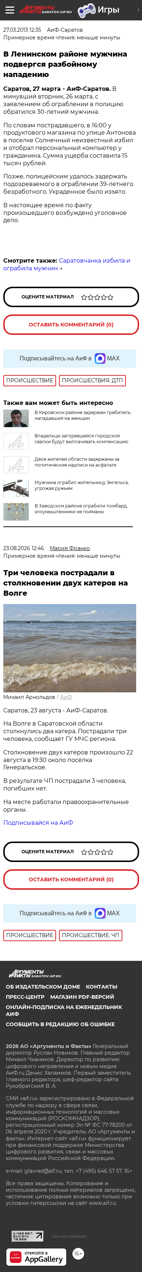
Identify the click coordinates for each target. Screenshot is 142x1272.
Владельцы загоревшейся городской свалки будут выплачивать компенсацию (81, 438)
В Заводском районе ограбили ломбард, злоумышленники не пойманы (81, 508)
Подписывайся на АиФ (38, 822)
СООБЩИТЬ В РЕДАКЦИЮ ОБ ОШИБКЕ (60, 1024)
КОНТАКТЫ (101, 986)
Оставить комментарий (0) (71, 324)
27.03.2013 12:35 (22, 30)
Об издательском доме (43, 986)
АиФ (66, 697)
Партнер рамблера (68, 1236)
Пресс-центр (25, 997)
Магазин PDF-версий (82, 997)
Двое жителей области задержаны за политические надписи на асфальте (77, 462)
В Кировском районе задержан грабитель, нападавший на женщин (83, 415)
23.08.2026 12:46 (23, 548)
